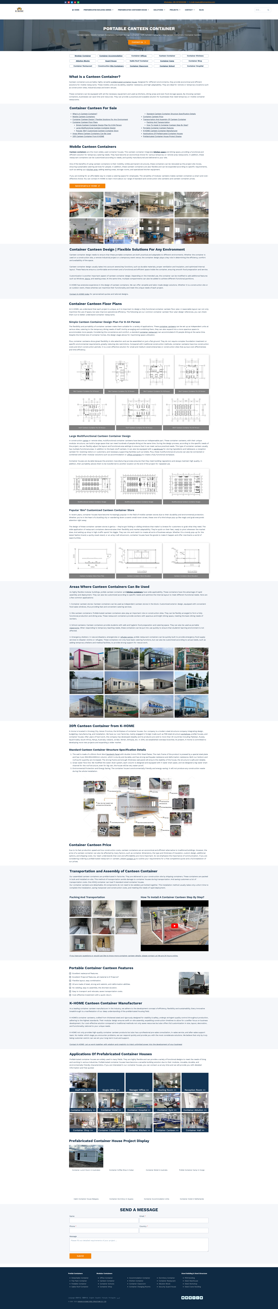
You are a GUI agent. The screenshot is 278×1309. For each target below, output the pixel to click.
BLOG (201, 10)
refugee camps (126, 637)
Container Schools (107, 1284)
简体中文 (78, 1297)
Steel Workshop (191, 1284)
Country (144, 1226)
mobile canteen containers (84, 117)
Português (112, 1297)
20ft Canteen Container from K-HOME (88, 136)
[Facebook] (66, 2)
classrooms (74, 628)
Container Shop (106, 1287)
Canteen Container (107, 1281)
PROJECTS (174, 10)
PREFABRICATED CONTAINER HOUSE (132, 10)
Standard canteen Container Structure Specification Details (171, 114)
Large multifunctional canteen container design (96, 128)
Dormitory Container (167, 1278)
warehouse (158, 449)
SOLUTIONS (158, 10)
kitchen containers (135, 592)
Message (73, 1236)
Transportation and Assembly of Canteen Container (164, 119)
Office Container (106, 1278)
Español (98, 1297)
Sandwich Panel (113, 754)
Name (72, 1216)
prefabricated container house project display (162, 136)
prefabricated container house (124, 82)
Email (143, 1216)
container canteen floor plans (85, 122)
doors (87, 279)
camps (85, 441)
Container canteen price (153, 117)
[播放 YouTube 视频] (174, 925)
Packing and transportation (158, 122)
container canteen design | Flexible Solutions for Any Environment (100, 119)
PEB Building (190, 1278)
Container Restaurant (167, 1281)
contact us (131, 859)
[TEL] (201, 1297)
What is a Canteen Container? (85, 114)
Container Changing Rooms (139, 1287)
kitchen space (160, 152)
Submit (80, 1256)
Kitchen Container (136, 1281)
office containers (134, 455)
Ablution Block (164, 1284)
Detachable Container (80, 1278)
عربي (118, 1297)
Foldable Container (78, 1284)
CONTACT (189, 10)
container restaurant (148, 332)
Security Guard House (167, 1287)
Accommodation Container (139, 1278)
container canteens (167, 326)
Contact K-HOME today (79, 294)
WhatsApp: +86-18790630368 (175, 2)
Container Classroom (137, 1284)
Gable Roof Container (79, 1287)
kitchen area (92, 170)
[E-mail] (194, 1297)
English (91, 1297)
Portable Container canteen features (158, 128)
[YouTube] (69, 2)
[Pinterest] (75, 2)
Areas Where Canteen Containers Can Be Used (92, 133)
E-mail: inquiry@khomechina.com (202, 2)
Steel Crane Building (193, 1287)
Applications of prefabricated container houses (163, 133)
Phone (73, 1226)
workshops (185, 734)
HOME (76, 10)
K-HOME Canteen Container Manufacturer (160, 131)
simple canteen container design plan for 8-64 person (99, 125)
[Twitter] (72, 2)
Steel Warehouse (191, 1281)
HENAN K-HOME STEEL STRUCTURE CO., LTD (92, 1301)
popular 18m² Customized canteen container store (97, 131)
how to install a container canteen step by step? (167, 125)
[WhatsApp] (78, 2)
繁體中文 (85, 1297)
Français (105, 1297)
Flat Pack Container (79, 1281)
